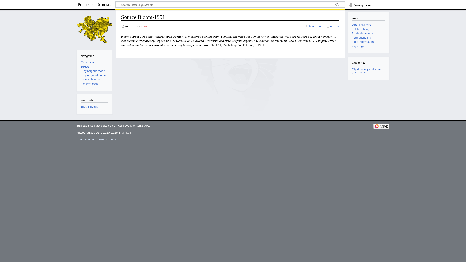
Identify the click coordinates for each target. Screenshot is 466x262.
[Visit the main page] (95, 29)
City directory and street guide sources (367, 70)
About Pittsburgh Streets (92, 139)
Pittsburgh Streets (94, 4)
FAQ (113, 139)
